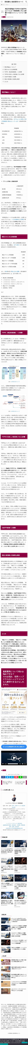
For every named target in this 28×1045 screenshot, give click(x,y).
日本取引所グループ (15, 381)
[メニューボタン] (1, 1)
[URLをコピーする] (25, 777)
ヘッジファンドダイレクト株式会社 (14, 803)
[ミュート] (22, 764)
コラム (4, 17)
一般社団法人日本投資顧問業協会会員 (14, 828)
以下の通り (17, 245)
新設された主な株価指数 (11, 69)
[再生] (3, 764)
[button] (14, 758)
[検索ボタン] (26, 1)
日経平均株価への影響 (10, 77)
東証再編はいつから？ (10, 67)
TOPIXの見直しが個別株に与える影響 (14, 74)
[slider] (13, 763)
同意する (24, 1042)
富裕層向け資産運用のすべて (14, 1)
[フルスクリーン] (25, 764)
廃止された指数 (15, 271)
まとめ (6, 81)
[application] (14, 758)
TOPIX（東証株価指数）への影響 (13, 72)
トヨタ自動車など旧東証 (17, 219)
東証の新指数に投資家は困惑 (12, 79)
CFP (13, 805)
